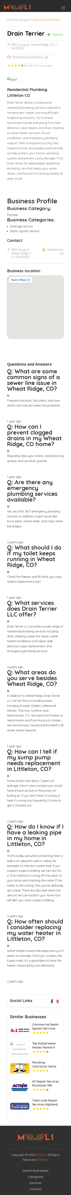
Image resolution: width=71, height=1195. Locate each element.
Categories (36, 1177)
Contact (35, 1189)
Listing (22, 20)
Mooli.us (41, 1155)
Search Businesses (36, 1170)
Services (35, 1183)
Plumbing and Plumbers (44, 20)
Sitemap (42, 1160)
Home (11, 20)
